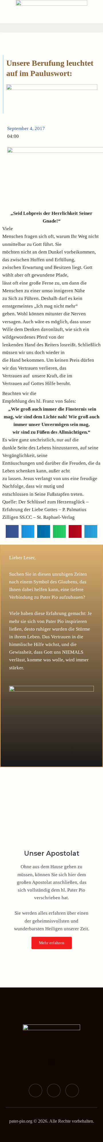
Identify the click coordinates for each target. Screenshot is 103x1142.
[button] (51, 27)
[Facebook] (35, 1090)
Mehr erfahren (51, 943)
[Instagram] (54, 1090)
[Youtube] (72, 1090)
